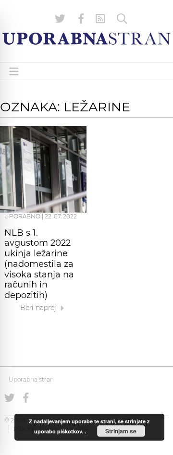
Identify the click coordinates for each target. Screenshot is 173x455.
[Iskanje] (122, 18)
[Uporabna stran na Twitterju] (60, 18)
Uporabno (22, 216)
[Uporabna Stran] (86, 39)
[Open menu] (14, 71)
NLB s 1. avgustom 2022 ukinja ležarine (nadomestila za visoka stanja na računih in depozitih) (39, 264)
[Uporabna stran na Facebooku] (81, 18)
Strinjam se (120, 431)
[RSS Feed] (100, 18)
